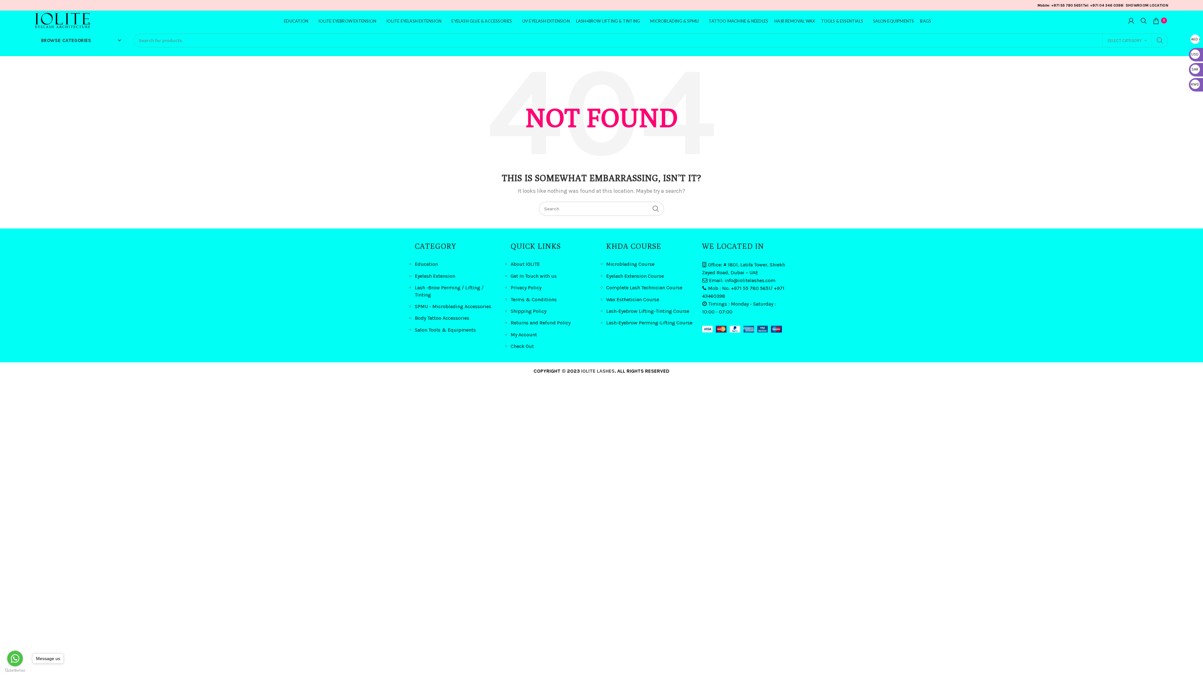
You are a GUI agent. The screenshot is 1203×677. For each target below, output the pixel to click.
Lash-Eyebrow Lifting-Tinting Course (647, 311)
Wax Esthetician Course (632, 299)
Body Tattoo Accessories (442, 318)
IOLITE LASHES (598, 371)
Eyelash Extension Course (635, 276)
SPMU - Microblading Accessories (453, 306)
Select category (1124, 40)
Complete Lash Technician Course (644, 288)
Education (426, 264)
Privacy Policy (526, 288)
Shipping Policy (528, 311)
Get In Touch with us (534, 276)
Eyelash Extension (435, 276)
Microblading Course (630, 264)
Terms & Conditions (534, 299)
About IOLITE (525, 264)
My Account (524, 335)
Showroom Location (1147, 5)
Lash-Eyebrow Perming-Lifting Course (649, 323)
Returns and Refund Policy (540, 323)
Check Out (522, 346)
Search (1160, 40)
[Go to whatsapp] (15, 658)
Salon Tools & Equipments (445, 330)
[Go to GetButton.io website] (15, 671)
